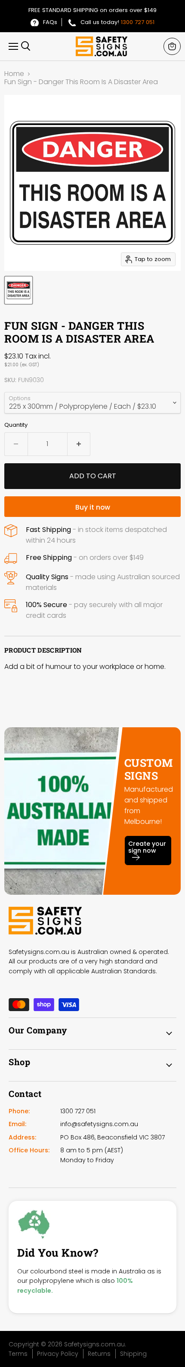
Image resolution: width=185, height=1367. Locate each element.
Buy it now (92, 507)
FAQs (50, 22)
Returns (99, 1353)
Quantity (16, 425)
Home (14, 74)
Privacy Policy (57, 1353)
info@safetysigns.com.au (99, 1124)
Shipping (133, 1353)
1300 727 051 (137, 22)
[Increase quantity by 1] (79, 444)
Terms (18, 1353)
